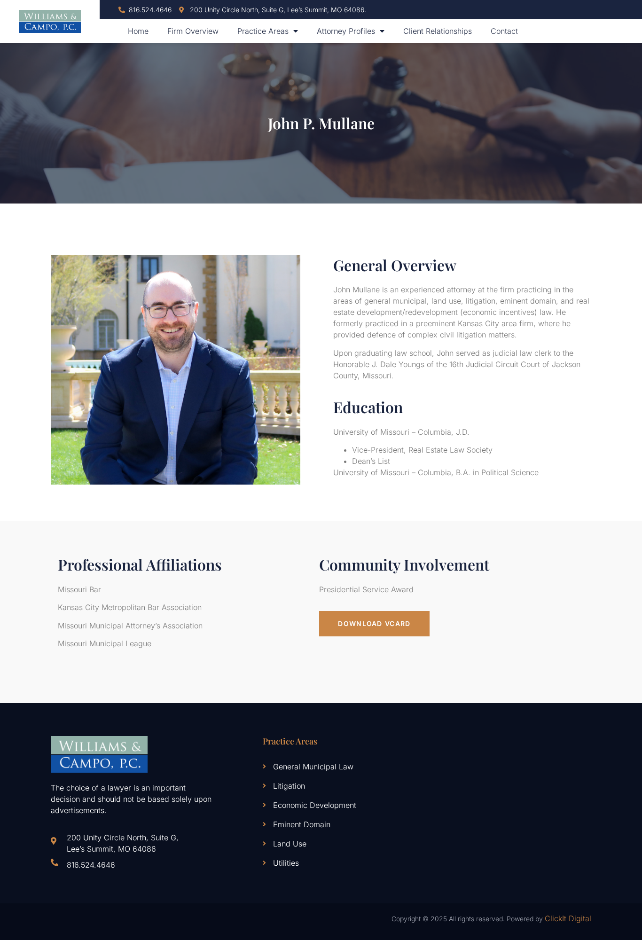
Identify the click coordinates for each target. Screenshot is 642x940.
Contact (504, 31)
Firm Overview (193, 31)
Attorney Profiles (346, 31)
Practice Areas (263, 31)
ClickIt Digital (568, 918)
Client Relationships (437, 31)
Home (138, 31)
